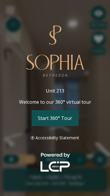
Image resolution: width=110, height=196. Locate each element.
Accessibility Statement (57, 137)
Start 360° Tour (55, 118)
